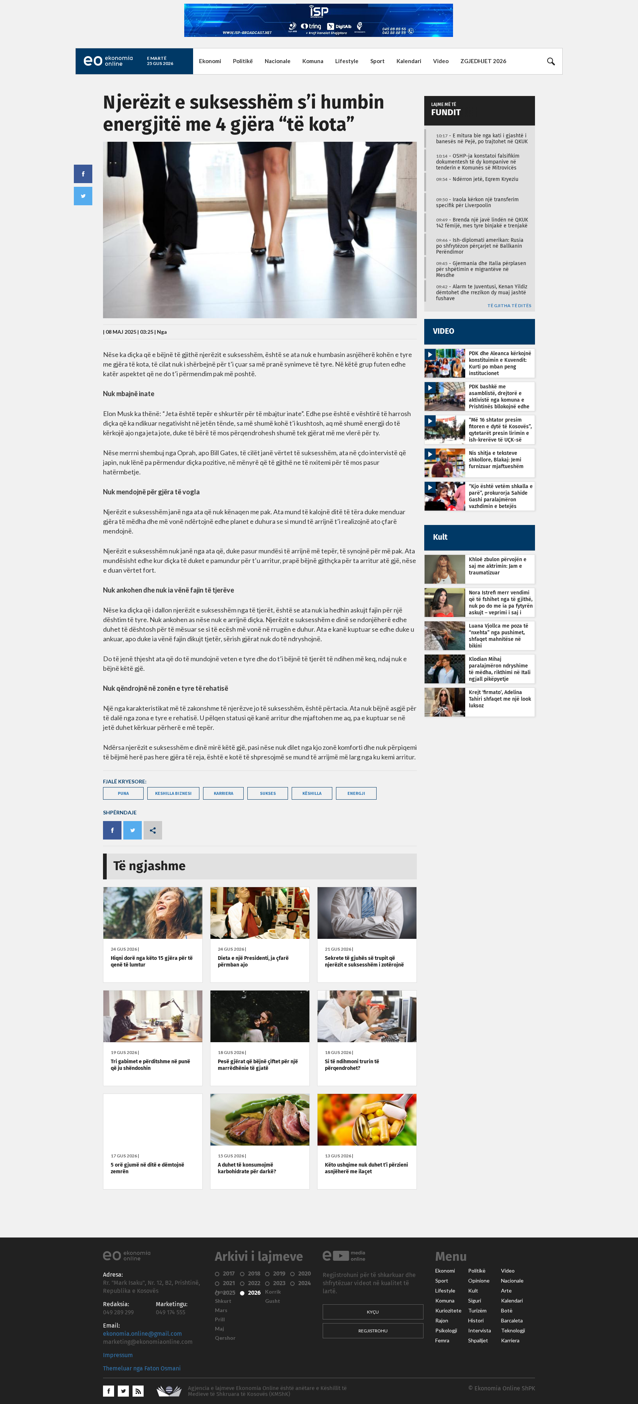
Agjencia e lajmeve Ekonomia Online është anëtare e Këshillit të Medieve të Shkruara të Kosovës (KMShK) (267, 1391)
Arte (506, 1290)
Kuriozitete (448, 1310)
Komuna (312, 61)
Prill (220, 1319)
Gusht (272, 1301)
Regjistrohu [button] (373, 1330)
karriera (223, 793)
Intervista (479, 1330)
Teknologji (513, 1330)
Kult (473, 1290)
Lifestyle (347, 61)
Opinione (479, 1280)
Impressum (118, 1355)
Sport (377, 61)
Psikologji (446, 1330)
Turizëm (477, 1310)
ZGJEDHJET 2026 (483, 61)
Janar (221, 1291)
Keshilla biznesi (173, 793)
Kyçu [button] (373, 1312)
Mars (221, 1310)
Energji (356, 793)
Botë (506, 1310)
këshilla (312, 793)
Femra (442, 1340)
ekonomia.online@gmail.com (142, 1334)
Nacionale (278, 61)
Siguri (474, 1300)
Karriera (510, 1340)
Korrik (273, 1291)
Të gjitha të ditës (509, 305)
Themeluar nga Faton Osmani (142, 1369)
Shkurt (223, 1301)
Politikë (243, 61)
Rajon (441, 1320)
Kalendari (409, 61)
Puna (123, 793)
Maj (219, 1328)
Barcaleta (512, 1320)
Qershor (225, 1338)
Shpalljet (478, 1340)
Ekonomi (210, 61)
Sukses (268, 793)
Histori (476, 1320)
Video (441, 61)
